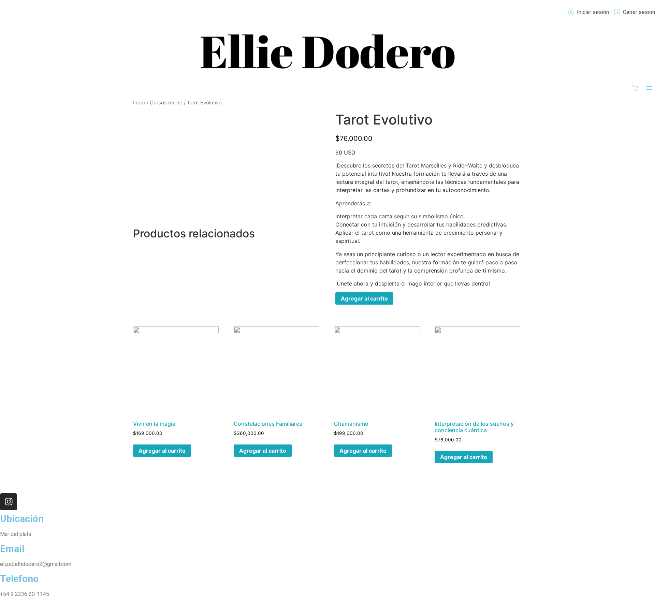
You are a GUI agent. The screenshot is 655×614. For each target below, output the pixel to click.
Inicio (139, 103)
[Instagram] (8, 501)
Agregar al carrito (364, 298)
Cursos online (166, 103)
